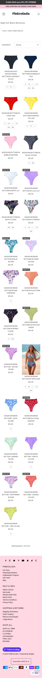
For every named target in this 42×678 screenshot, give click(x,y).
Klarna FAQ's (7, 597)
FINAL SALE (7, 639)
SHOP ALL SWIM (9, 629)
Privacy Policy (8, 602)
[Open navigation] (4, 14)
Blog (4, 580)
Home (4, 31)
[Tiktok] (32, 560)
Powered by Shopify (27, 654)
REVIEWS (6, 641)
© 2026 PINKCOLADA (10, 654)
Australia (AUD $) (20, 661)
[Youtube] (23, 560)
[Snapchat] (28, 560)
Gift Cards (6, 578)
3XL (33, 88)
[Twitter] (14, 560)
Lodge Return (7, 619)
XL (37, 84)
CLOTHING (7, 634)
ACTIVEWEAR (8, 631)
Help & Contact (8, 590)
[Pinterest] (18, 560)
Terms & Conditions (10, 600)
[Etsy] (36, 560)
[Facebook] (5, 560)
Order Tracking (8, 614)
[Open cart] (38, 14)
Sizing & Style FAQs (9, 595)
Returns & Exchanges (10, 617)
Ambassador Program (11, 575)
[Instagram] (10, 560)
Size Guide (6, 592)
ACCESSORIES (8, 636)
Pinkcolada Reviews (10, 573)
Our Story (6, 570)
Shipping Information (10, 612)
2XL (29, 88)
